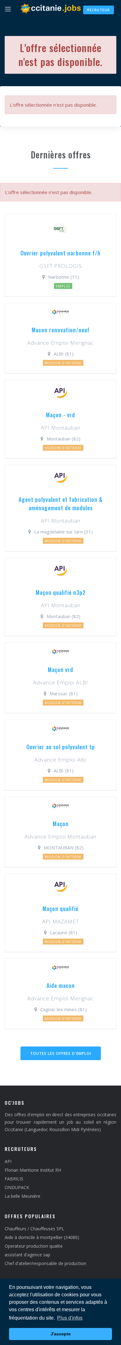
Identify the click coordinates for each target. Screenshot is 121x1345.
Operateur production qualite (34, 1246)
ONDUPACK (17, 1187)
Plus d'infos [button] (70, 1318)
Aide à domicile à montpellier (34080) (42, 1237)
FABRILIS (14, 1179)
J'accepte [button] (61, 1333)
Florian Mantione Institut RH (33, 1170)
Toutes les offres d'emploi (60, 1053)
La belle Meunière (22, 1196)
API (8, 1161)
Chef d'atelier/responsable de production (45, 1263)
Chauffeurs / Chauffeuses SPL (34, 1229)
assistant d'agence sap (27, 1255)
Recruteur (98, 9)
